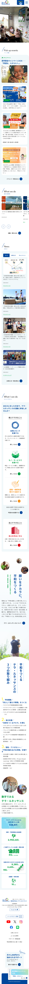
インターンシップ (7, 375)
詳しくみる (13, 444)
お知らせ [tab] (13, 255)
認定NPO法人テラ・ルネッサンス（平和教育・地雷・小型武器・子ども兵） (6, 2)
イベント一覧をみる (13, 179)
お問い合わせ (14, 933)
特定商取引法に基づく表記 (14, 942)
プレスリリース (6, 285)
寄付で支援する (12, 964)
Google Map (14, 909)
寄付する (20, 1)
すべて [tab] (6, 255)
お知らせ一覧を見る (13, 381)
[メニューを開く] (26, 2)
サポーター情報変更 (14, 939)
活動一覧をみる (12, 233)
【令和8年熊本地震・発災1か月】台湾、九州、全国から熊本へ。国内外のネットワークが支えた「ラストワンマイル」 (14, 277)
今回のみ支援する (13, 513)
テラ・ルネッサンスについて (12, 623)
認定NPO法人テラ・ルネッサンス (14, 900)
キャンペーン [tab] (22, 255)
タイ (24, 222)
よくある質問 (14, 936)
